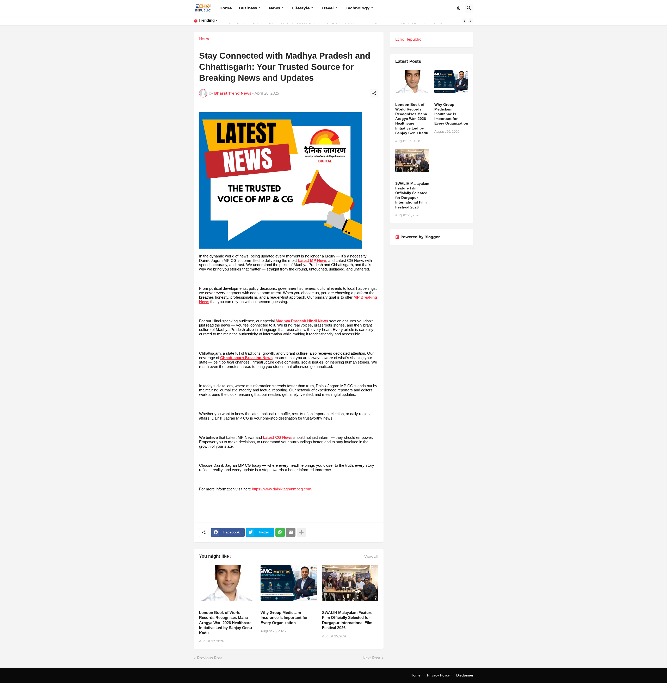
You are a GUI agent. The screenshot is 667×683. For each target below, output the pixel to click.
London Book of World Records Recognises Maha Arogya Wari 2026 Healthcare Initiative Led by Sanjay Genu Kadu (225, 622)
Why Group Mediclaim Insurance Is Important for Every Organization (284, 617)
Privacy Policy (438, 675)
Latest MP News (312, 261)
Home (225, 7)
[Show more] (301, 532)
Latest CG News (277, 437)
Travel (328, 7)
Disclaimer (464, 675)
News (274, 7)
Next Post (371, 658)
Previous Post (209, 658)
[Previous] (464, 20)
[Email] (290, 532)
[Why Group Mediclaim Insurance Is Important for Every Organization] (289, 583)
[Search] (469, 8)
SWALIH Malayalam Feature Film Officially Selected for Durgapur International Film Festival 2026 (347, 620)
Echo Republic (408, 39)
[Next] (470, 20)
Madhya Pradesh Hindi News (302, 321)
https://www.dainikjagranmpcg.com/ (282, 489)
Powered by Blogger (420, 237)
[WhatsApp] (280, 532)
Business (248, 7)
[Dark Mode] (458, 8)
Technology (357, 7)
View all (371, 556)
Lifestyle (301, 7)
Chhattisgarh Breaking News (246, 358)
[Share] (374, 93)
